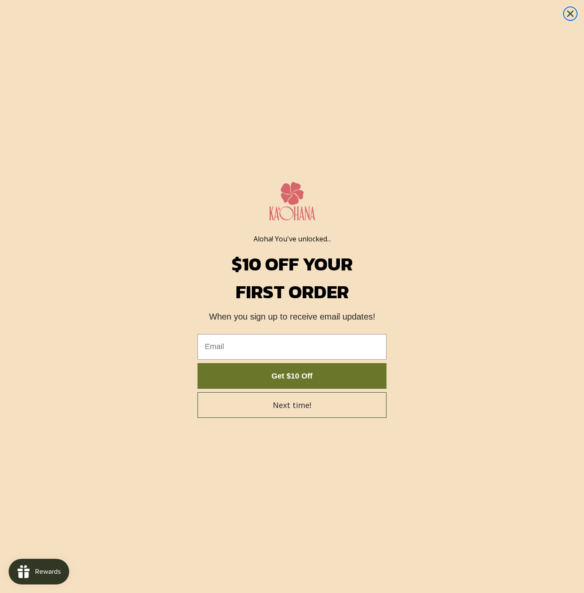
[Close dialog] (570, 14)
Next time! (292, 405)
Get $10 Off (292, 376)
